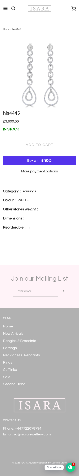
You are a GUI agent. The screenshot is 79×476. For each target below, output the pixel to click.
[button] (39, 73)
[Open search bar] (15, 8)
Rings (7, 362)
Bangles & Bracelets (19, 341)
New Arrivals (13, 334)
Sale (6, 377)
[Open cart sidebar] (73, 8)
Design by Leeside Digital (53, 462)
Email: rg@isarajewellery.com (27, 434)
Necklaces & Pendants (21, 355)
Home (6, 29)
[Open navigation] (5, 8)
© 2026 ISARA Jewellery (25, 462)
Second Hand (14, 384)
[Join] (63, 291)
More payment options (39, 171)
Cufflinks (10, 370)
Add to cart (39, 145)
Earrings (10, 348)
